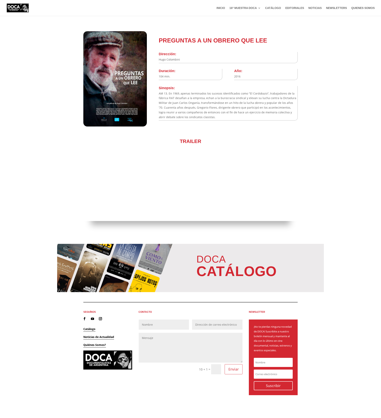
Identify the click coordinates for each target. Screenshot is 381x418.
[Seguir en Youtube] (92, 319)
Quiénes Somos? (94, 345)
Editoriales (294, 8)
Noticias (315, 8)
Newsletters (336, 8)
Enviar (233, 369)
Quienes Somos (363, 8)
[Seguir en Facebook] (84, 319)
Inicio (220, 8)
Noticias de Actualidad (98, 337)
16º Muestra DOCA (243, 8)
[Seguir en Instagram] (100, 319)
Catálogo (273, 8)
